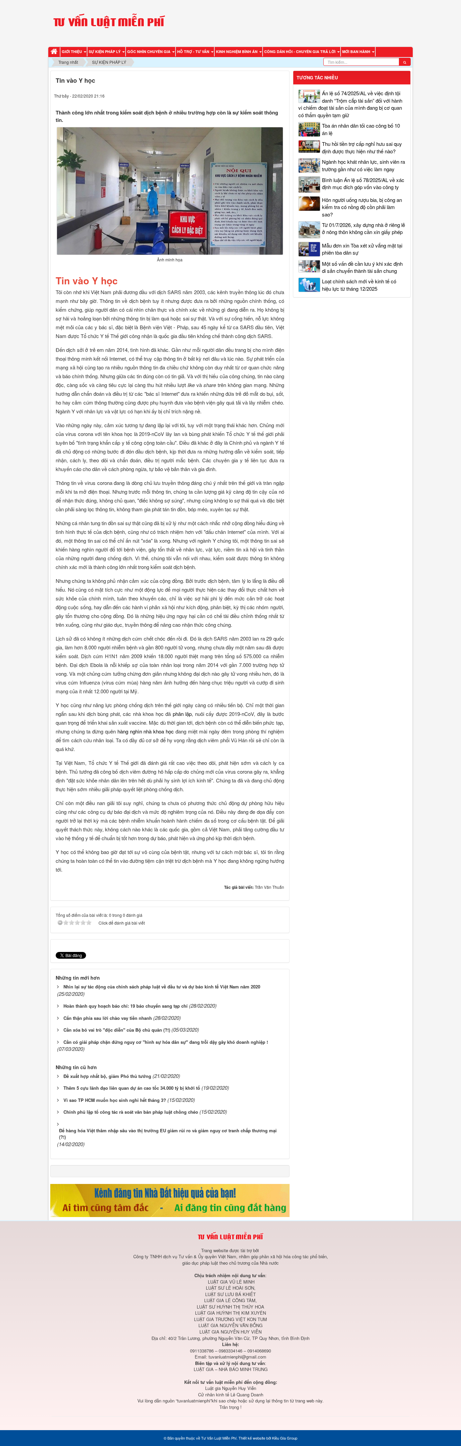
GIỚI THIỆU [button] (72, 51)
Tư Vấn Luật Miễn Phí (219, 1438)
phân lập (182, 713)
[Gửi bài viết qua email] (255, 95)
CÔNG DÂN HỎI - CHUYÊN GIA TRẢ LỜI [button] (300, 51)
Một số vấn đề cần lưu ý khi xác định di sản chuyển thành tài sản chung (362, 267)
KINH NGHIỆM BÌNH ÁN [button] (237, 51)
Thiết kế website (252, 1438)
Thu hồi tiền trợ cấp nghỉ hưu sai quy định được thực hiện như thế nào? (362, 147)
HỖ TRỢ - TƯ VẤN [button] (193, 51)
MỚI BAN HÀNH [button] (356, 51)
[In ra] (268, 95)
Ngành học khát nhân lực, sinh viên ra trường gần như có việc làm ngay (363, 165)
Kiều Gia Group (284, 1438)
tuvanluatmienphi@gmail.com (237, 1356)
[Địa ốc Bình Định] (170, 1199)
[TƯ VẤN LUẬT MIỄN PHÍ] (109, 22)
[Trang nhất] (55, 52)
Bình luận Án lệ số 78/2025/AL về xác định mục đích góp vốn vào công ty (363, 183)
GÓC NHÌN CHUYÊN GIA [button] (149, 51)
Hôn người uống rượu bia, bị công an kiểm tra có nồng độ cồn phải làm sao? (362, 207)
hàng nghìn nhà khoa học (145, 731)
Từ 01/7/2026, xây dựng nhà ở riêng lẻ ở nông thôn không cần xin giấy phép (363, 228)
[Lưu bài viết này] (280, 95)
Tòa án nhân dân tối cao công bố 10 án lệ (361, 129)
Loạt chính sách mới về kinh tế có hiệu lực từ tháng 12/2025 (359, 285)
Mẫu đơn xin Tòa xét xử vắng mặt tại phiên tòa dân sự (362, 249)
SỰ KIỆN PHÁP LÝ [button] (105, 51)
